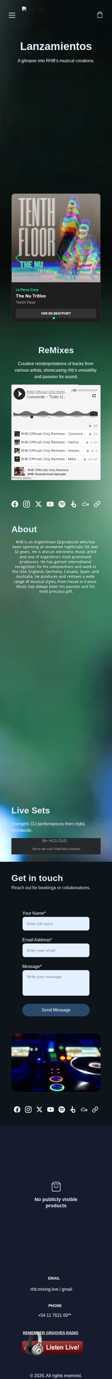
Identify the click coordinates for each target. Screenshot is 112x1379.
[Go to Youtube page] (50, 504)
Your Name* (34, 913)
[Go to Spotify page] (61, 504)
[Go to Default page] (97, 504)
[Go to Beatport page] (73, 504)
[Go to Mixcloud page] (85, 504)
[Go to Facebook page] (14, 504)
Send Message (56, 1010)
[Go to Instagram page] (26, 504)
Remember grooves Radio (50, 1333)
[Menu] (12, 15)
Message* (32, 966)
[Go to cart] (99, 15)
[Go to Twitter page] (38, 504)
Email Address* (37, 940)
